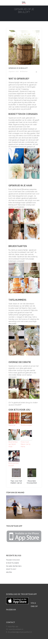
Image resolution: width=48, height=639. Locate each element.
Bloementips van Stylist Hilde (13, 444)
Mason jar (11, 425)
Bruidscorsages (26, 425)
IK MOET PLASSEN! (12, 563)
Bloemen (24, 71)
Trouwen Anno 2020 (13, 560)
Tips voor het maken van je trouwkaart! (16, 483)
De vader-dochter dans (13, 566)
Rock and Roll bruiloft (13, 464)
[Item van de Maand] (24, 507)
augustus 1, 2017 (13, 71)
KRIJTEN (9, 572)
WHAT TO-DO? (11, 569)
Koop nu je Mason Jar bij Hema (25, 444)
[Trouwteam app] (24, 536)
